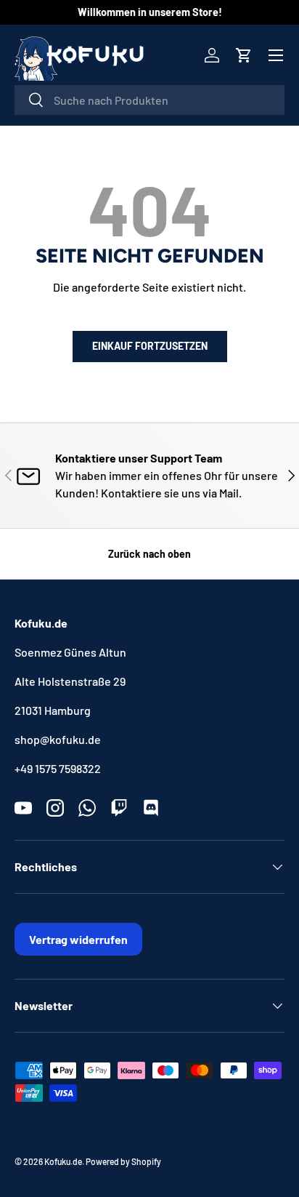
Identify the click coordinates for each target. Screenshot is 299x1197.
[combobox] (149, 100)
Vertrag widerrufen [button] (78, 939)
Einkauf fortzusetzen (150, 346)
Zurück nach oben (149, 554)
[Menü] (276, 55)
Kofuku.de (63, 1161)
